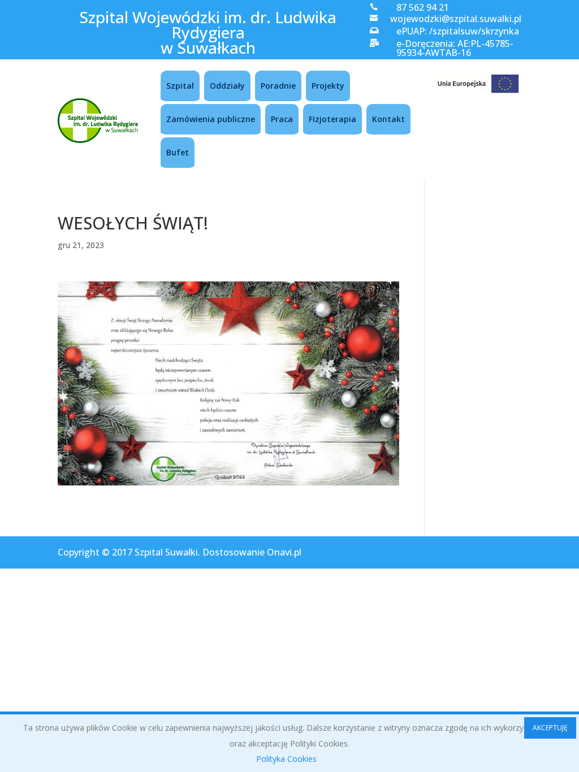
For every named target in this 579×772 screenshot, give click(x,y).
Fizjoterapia (332, 119)
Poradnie (278, 85)
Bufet (177, 152)
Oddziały (227, 85)
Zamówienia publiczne (210, 119)
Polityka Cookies (286, 758)
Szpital (180, 85)
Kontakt (388, 119)
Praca (282, 119)
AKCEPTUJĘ (550, 727)
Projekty (328, 85)
